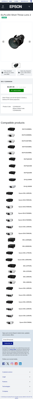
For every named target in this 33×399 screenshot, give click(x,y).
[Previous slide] (3, 41)
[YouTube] (16, 363)
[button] (16, 65)
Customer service (7, 372)
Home (10, 1)
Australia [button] (4, 1)
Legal (4, 377)
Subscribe (7, 343)
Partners (4, 381)
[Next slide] (29, 41)
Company (5, 391)
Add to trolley (17, 90)
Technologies (6, 386)
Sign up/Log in (24, 1)
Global (16, 1)
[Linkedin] (20, 363)
